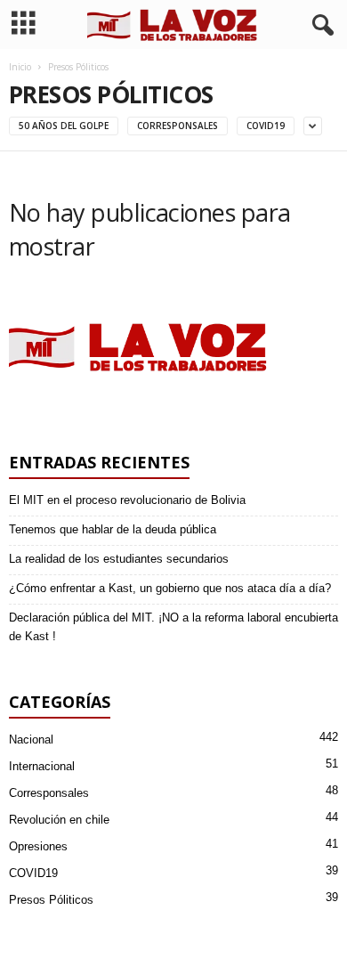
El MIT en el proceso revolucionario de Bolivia (127, 500)
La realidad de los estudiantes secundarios (119, 558)
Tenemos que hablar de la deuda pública (112, 529)
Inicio (20, 67)
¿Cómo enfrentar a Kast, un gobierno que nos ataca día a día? (170, 588)
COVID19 (265, 125)
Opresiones (38, 846)
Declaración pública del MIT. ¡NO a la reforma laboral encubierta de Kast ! (173, 627)
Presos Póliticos (51, 899)
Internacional (42, 766)
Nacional (31, 739)
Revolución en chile (59, 819)
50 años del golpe (64, 125)
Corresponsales (177, 125)
